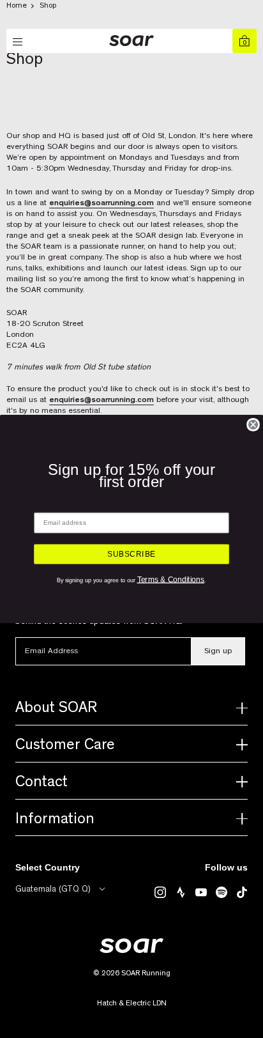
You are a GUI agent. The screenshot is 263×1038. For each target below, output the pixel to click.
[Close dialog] (253, 424)
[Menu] (18, 42)
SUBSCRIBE (131, 554)
